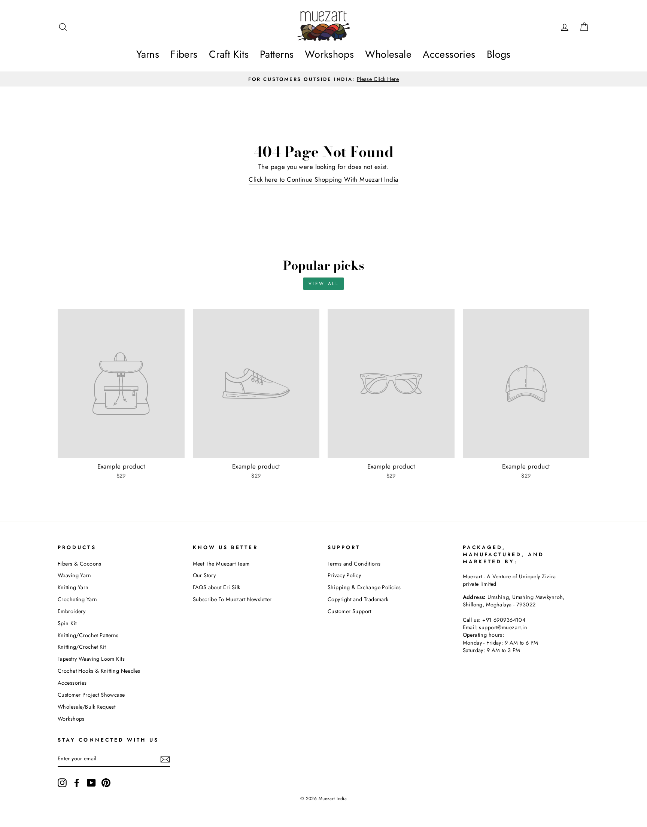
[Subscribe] (165, 759)
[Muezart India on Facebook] (76, 782)
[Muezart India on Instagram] (62, 782)
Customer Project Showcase (91, 695)
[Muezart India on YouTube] (91, 782)
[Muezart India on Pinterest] (105, 782)
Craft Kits (229, 54)
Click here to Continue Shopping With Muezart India (323, 179)
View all (324, 283)
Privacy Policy (344, 575)
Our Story (204, 575)
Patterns (277, 54)
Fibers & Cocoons (79, 563)
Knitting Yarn (73, 587)
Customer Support (349, 611)
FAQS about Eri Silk (216, 587)
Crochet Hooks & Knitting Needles (99, 671)
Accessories (449, 54)
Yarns (147, 54)
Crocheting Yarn (77, 599)
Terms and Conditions (354, 563)
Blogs (499, 54)
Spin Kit (67, 623)
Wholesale (388, 54)
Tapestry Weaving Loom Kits (91, 659)
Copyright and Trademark (358, 599)
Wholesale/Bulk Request (86, 707)
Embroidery (71, 611)
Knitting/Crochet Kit (82, 647)
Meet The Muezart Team (221, 563)
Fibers (184, 54)
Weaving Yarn (74, 575)
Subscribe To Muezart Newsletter (232, 599)
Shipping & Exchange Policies (364, 587)
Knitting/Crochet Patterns (88, 635)
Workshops (329, 54)
